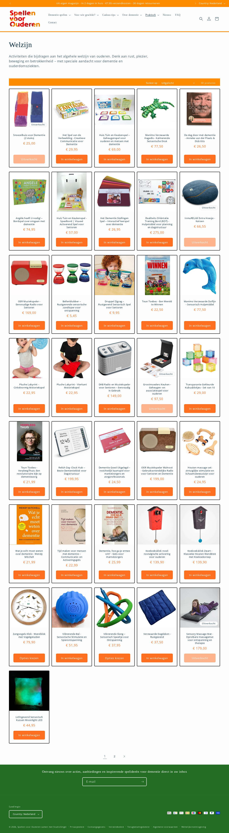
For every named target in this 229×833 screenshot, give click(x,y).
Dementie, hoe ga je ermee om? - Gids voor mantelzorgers (114, 553)
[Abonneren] (142, 781)
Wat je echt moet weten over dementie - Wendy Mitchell (29, 553)
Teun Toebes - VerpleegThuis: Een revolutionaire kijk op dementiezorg (29, 472)
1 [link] (105, 756)
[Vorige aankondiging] (10, 3)
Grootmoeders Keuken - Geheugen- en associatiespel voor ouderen (157, 389)
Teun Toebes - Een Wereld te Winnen (157, 303)
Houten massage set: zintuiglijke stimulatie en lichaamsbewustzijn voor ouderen (199, 472)
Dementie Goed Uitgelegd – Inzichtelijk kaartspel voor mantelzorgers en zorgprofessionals (114, 472)
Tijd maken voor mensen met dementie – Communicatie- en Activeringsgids (71, 555)
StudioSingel (59, 826)
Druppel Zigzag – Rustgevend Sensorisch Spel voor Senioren (114, 304)
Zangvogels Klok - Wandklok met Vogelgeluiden (29, 635)
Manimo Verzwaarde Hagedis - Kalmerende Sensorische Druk (157, 138)
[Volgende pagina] (124, 756)
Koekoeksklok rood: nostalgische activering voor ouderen (157, 553)
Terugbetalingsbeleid (138, 826)
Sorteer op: (152, 83)
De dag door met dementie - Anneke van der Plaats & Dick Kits (199, 138)
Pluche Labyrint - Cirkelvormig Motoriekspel (29, 386)
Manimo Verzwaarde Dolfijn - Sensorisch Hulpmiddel (200, 303)
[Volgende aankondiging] (195, 3)
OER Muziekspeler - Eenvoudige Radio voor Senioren (29, 304)
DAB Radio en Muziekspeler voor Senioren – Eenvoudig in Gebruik (114, 387)
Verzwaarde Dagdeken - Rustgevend (157, 635)
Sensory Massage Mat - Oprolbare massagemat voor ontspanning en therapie (199, 638)
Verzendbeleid (116, 826)
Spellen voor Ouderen (29, 826)
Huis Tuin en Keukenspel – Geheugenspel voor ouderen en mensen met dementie (114, 140)
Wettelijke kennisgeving (193, 826)
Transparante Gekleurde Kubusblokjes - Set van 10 (200, 386)
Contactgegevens (96, 826)
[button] (59, 15)
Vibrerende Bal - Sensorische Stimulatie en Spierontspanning (72, 637)
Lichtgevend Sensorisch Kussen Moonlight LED (29, 719)
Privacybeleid (77, 826)
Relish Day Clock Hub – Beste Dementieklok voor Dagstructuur (72, 470)
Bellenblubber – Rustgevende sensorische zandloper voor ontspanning (72, 306)
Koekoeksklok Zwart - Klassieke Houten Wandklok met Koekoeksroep (200, 553)
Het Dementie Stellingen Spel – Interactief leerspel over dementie (114, 221)
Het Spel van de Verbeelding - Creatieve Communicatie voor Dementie (71, 140)
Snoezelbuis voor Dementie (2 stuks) (29, 137)
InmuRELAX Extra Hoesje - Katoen (200, 220)
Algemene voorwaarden (165, 826)
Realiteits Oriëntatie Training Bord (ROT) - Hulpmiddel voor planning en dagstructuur (157, 223)
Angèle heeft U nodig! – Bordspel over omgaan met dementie (29, 221)
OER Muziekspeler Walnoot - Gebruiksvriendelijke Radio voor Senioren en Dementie (157, 470)
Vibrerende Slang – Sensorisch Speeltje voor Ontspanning (114, 637)
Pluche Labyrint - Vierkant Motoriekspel (72, 386)
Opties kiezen (29, 658)
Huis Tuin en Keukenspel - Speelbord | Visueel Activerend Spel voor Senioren (72, 223)
